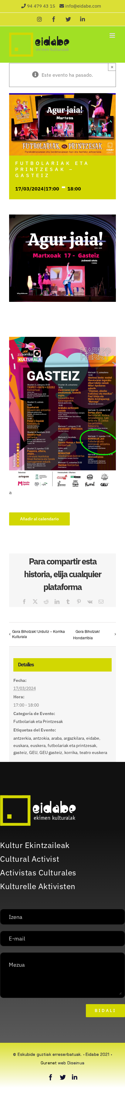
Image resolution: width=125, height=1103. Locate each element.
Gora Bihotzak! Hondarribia (86, 634)
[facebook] (51, 1077)
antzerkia (22, 738)
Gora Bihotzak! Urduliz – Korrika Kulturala (38, 634)
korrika (70, 752)
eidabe (92, 738)
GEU (33, 752)
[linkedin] (74, 1077)
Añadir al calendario (39, 519)
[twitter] (63, 1077)
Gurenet (49, 1062)
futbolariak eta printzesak (72, 745)
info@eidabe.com (83, 6)
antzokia (41, 738)
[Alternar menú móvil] (113, 35)
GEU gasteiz (50, 752)
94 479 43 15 (41, 6)
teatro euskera (93, 752)
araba (56, 738)
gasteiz (20, 752)
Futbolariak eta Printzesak (38, 721)
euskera (38, 745)
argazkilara (74, 738)
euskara (20, 745)
